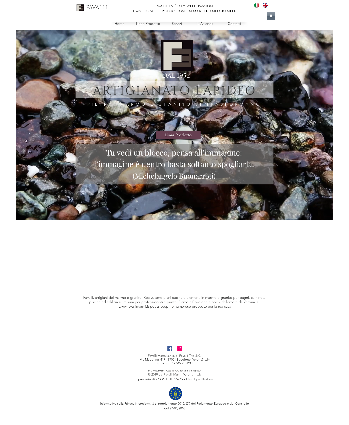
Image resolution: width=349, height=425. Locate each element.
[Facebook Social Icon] (169, 348)
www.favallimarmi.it (134, 306)
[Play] (271, 16)
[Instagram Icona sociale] (179, 348)
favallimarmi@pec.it (190, 370)
